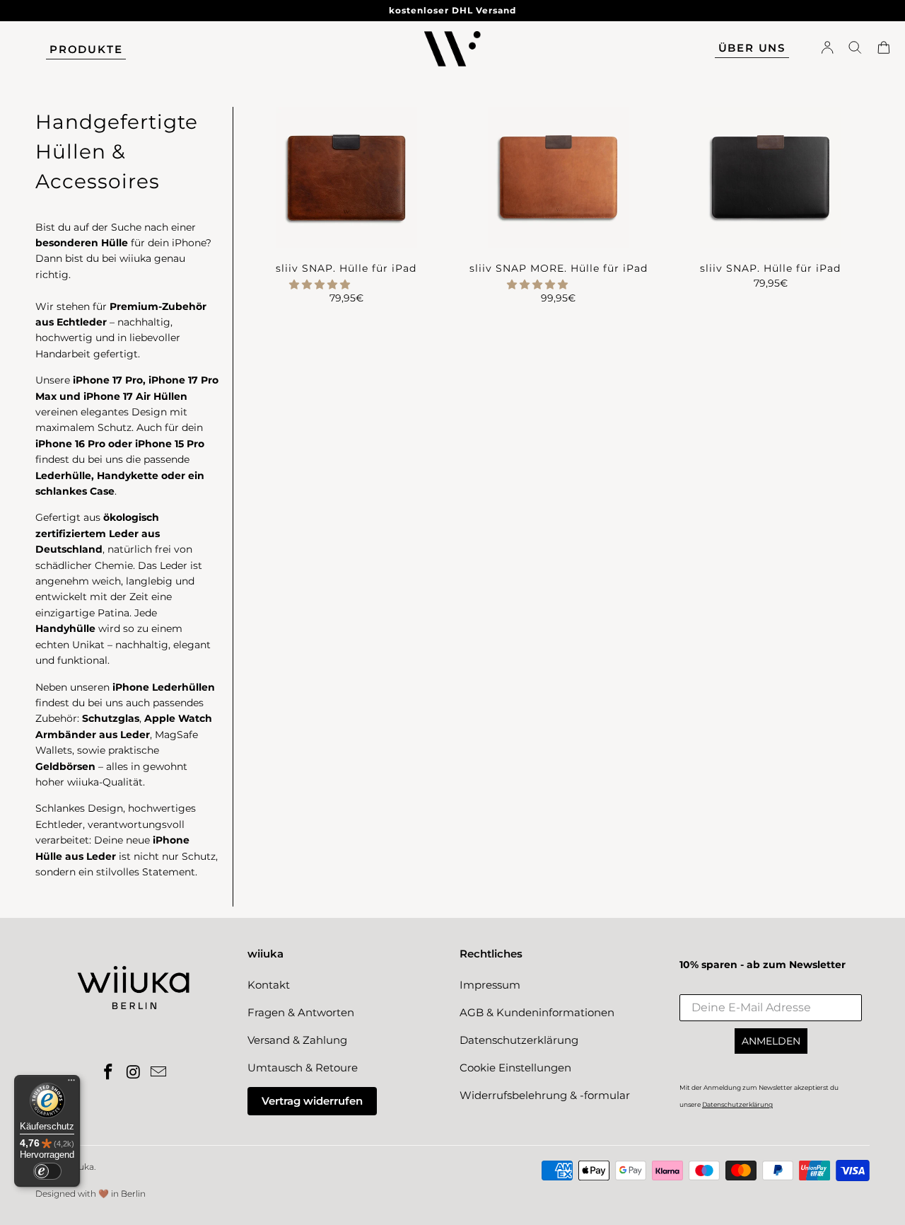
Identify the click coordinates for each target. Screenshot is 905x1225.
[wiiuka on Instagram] (133, 1073)
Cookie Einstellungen (515, 1067)
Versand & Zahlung (297, 1040)
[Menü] (71, 1083)
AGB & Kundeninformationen (537, 1012)
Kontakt (268, 984)
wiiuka (80, 1166)
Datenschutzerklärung (519, 1040)
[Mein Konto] (827, 49)
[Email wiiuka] (159, 1073)
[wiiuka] (452, 50)
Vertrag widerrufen (312, 1101)
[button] (319, 284)
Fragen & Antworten (300, 1012)
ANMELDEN (771, 1041)
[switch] (47, 1171)
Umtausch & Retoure (302, 1067)
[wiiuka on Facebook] (108, 1073)
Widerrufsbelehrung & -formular (545, 1095)
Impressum (490, 984)
